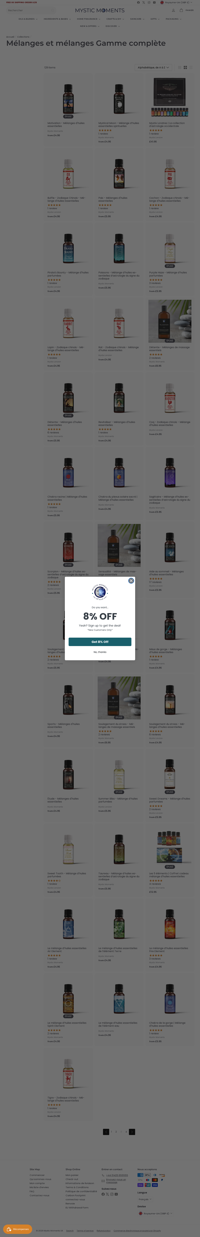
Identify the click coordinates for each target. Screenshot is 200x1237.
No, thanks (100, 652)
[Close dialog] (131, 580)
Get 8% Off (100, 642)
